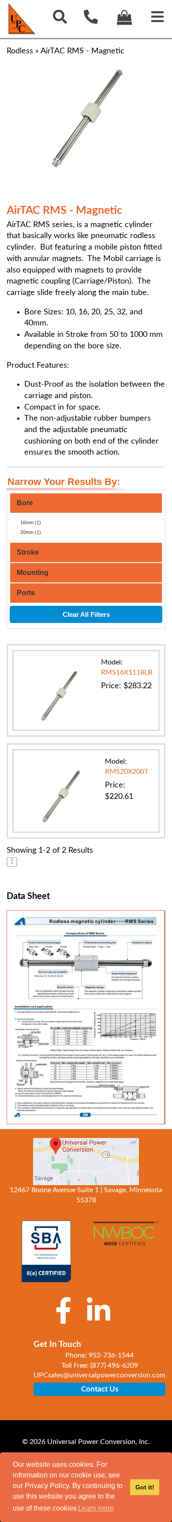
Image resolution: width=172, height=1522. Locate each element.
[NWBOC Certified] (126, 1238)
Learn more (96, 1508)
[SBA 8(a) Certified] (46, 1251)
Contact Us (99, 1389)
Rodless (20, 51)
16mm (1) (30, 522)
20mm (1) (30, 532)
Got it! (144, 1487)
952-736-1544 (111, 1355)
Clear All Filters (86, 614)
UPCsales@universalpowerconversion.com (99, 1375)
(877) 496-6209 (114, 1365)
